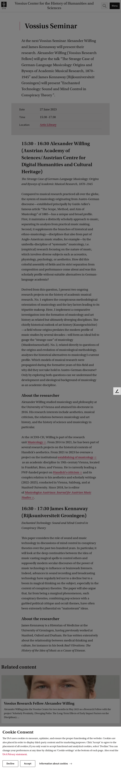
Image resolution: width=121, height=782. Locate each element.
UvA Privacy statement (15, 754)
